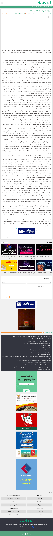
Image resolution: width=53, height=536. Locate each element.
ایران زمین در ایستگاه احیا (45, 348)
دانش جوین (39, 495)
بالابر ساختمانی (39, 508)
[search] (2, 3)
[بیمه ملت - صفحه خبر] (26, 474)
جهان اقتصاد (27, 524)
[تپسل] (17, 228)
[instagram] (27, 534)
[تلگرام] (2, 14)
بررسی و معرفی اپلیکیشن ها (13, 495)
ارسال (5, 297)
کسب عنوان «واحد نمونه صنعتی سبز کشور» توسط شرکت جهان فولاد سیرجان (36, 362)
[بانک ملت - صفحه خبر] (26, 453)
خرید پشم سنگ (39, 511)
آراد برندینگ (39, 498)
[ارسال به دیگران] (4, 13)
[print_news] (6, 13)
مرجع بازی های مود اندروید (13, 515)
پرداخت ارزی (13, 502)
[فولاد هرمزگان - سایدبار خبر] (26, 319)
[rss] (30, 534)
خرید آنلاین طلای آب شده (13, 505)
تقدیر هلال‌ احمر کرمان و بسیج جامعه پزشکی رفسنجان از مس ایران (40, 6)
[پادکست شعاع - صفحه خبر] (26, 381)
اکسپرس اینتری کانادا (13, 508)
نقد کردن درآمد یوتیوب (13, 511)
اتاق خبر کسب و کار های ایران (13, 498)
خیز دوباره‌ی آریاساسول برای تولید (44, 369)
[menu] (5, 3)
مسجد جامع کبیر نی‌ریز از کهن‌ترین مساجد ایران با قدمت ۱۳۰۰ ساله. (37, 365)
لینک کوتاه (32, 237)
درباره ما (23, 529)
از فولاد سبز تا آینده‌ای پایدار (45, 345)
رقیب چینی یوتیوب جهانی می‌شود (44, 354)
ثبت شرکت (39, 502)
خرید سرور (39, 515)
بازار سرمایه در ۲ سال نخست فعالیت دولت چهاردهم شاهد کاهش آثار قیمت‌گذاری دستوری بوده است (31, 336)
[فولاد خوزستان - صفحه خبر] (26, 421)
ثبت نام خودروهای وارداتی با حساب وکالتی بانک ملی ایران (39, 339)
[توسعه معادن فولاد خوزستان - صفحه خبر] (26, 402)
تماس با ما (29, 529)
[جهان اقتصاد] (43, 2)
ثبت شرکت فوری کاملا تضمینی (39, 505)
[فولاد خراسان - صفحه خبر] (26, 440)
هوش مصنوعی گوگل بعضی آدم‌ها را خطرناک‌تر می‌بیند (40, 352)
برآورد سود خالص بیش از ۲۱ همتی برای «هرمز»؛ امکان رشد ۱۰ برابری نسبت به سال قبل (34, 360)
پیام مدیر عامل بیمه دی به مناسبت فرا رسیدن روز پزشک (40, 350)
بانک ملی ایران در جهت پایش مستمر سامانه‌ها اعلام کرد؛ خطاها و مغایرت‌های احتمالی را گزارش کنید (31, 367)
